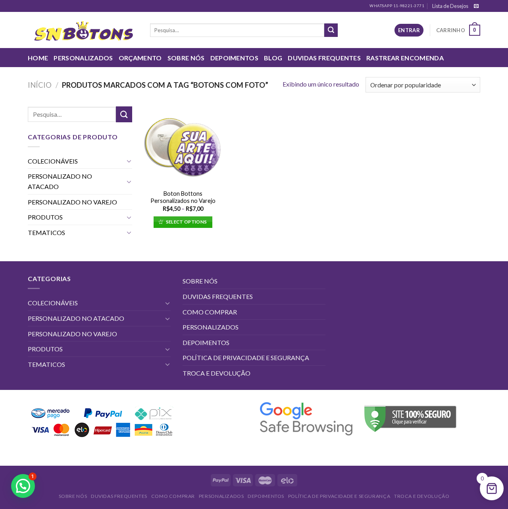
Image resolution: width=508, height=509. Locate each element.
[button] (23, 486)
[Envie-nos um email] (476, 6)
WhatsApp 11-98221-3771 (396, 6)
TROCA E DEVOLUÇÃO (216, 373)
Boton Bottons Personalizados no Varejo (183, 197)
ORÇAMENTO (140, 58)
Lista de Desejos (450, 6)
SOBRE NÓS (186, 58)
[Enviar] (331, 30)
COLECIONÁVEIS (53, 161)
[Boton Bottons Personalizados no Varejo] (183, 145)
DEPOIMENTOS (234, 58)
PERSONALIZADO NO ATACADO (60, 181)
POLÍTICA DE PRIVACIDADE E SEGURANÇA (246, 357)
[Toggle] (129, 161)
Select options (186, 221)
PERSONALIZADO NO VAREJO (72, 202)
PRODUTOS (45, 217)
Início (40, 85)
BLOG (273, 58)
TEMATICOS (46, 232)
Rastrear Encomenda (405, 58)
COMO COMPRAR (210, 312)
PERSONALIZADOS (83, 58)
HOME (38, 58)
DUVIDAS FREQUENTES (324, 58)
